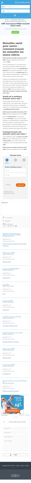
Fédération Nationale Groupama (11, 391)
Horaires (15, 417)
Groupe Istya (6, 309)
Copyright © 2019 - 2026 (8, 465)
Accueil (7, 19)
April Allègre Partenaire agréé (10, 326)
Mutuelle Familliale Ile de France (11, 342)
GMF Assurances (7, 262)
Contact (27, 465)
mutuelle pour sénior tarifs (17, 19)
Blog (22, 465)
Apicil (4, 294)
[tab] (15, 234)
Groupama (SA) (6, 278)
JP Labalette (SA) (7, 374)
